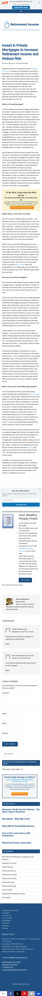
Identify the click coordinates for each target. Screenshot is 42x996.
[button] (21, 490)
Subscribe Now (21, 504)
